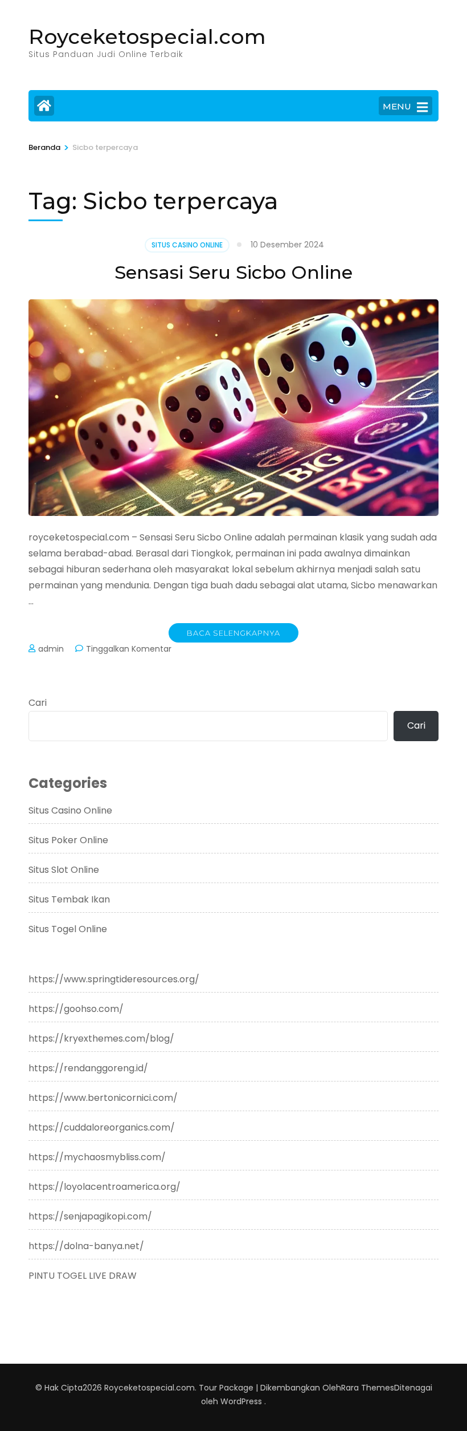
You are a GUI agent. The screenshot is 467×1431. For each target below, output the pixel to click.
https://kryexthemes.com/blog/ (101, 1038)
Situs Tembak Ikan (69, 899)
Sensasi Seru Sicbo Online (233, 272)
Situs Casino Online (187, 245)
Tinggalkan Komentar (128, 648)
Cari (37, 702)
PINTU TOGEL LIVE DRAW (82, 1275)
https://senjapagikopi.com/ (90, 1216)
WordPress (241, 1401)
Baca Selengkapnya (233, 632)
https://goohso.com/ (76, 1008)
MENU (397, 106)
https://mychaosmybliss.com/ (97, 1157)
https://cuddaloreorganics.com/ (101, 1127)
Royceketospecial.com (147, 36)
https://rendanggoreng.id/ (88, 1068)
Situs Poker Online (68, 840)
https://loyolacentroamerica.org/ (104, 1186)
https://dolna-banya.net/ (86, 1246)
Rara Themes (367, 1387)
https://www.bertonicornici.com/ (103, 1097)
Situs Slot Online (63, 869)
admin (51, 648)
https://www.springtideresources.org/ (113, 979)
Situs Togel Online (67, 929)
